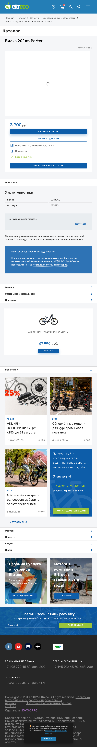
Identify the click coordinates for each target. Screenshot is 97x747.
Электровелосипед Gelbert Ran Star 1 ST (48, 332)
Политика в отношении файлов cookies (38, 704)
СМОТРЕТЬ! (67, 596)
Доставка (10, 300)
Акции (9, 543)
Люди (8, 550)
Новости (10, 537)
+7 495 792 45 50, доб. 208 (73, 666)
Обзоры (9, 530)
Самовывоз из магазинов (20, 293)
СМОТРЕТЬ (49, 351)
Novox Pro (29, 710)
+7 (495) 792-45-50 (64, 261)
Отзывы (9, 287)
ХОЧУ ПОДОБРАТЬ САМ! (71, 510)
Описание (11, 182)
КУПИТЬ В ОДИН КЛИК (48, 139)
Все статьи (11, 369)
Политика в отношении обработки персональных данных (47, 700)
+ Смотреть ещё (16, 522)
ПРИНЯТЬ (48, 739)
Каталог (11, 31)
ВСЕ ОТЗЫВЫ (80, 224)
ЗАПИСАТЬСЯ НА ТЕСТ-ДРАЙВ (48, 166)
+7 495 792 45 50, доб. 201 (25, 683)
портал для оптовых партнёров (50, 264)
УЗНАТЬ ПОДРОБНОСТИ (22, 596)
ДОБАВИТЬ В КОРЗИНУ (48, 131)
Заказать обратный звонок (68, 490)
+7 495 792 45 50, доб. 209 (25, 666)
